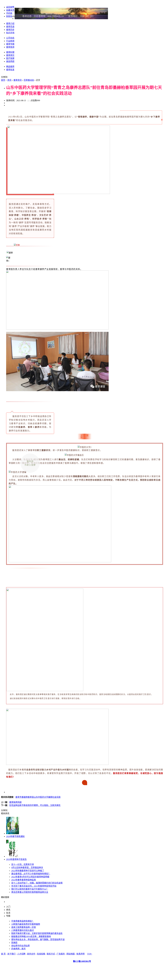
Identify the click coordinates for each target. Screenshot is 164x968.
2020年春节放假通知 (15, 836)
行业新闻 (10, 41)
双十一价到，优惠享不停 (22, 864)
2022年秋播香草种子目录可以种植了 (27, 871)
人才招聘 (21, 954)
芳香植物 (23, 797)
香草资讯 (17, 80)
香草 (17, 797)
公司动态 (10, 38)
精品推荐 (10, 66)
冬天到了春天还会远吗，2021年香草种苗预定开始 (33, 886)
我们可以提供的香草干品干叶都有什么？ (29, 889)
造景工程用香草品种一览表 (23, 927)
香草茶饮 (10, 55)
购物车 (9, 16)
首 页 (3, 954)
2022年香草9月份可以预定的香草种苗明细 (30, 877)
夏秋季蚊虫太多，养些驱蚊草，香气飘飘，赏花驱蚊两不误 (38, 939)
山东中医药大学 (41, 797)
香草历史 (10, 30)
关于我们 (11, 954)
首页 (3, 80)
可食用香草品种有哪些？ (22, 921)
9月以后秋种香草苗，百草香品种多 (27, 867)
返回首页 (10, 7)
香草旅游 (10, 47)
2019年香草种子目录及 (16, 859)
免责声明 (80, 954)
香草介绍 (10, 23)
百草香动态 (29, 80)
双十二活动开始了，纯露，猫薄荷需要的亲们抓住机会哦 (37, 883)
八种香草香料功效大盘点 (22, 930)
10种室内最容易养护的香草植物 (25, 924)
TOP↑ (89, 954)
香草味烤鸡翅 (15, 802)
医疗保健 (10, 58)
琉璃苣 (14, 942)
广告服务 (61, 954)
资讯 (9, 80)
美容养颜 (10, 61)
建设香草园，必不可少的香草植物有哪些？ (30, 874)
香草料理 (10, 52)
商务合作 (31, 954)
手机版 (9, 13)
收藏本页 (10, 10)
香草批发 (10, 70)
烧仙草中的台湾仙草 (20, 946)
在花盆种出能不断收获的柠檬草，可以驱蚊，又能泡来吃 (34, 805)
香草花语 (10, 26)
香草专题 (10, 44)
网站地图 (70, 954)
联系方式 (51, 954)
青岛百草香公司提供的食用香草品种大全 (29, 892)
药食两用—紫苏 (18, 949)
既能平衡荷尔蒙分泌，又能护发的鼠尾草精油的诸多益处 (37, 933)
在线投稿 (41, 954)
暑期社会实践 (54, 797)
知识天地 (10, 33)
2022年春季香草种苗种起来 (23, 880)
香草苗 (31, 797)
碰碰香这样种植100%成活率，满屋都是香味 (31, 936)
